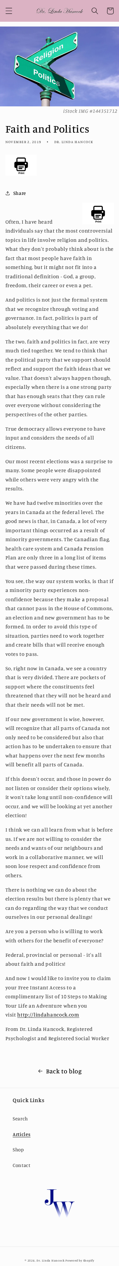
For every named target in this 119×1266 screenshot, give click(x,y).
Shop (18, 1150)
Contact (21, 1165)
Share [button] (19, 193)
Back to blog (64, 1071)
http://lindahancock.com (48, 1014)
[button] (8, 11)
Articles (21, 1134)
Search (20, 1119)
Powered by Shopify (79, 1260)
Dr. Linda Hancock (50, 1260)
